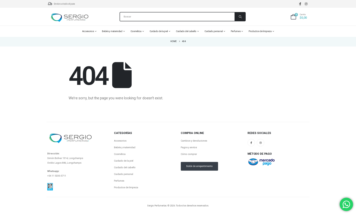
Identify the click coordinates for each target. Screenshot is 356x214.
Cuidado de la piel (159, 31)
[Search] (240, 16)
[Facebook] (300, 4)
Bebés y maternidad (112, 31)
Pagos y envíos (189, 147)
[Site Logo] (69, 17)
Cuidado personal (214, 31)
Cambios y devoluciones (194, 140)
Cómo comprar (189, 154)
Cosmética (136, 31)
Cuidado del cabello (186, 31)
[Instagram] (306, 4)
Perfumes (236, 31)
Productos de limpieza (260, 31)
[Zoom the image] (50, 185)
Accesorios (88, 31)
